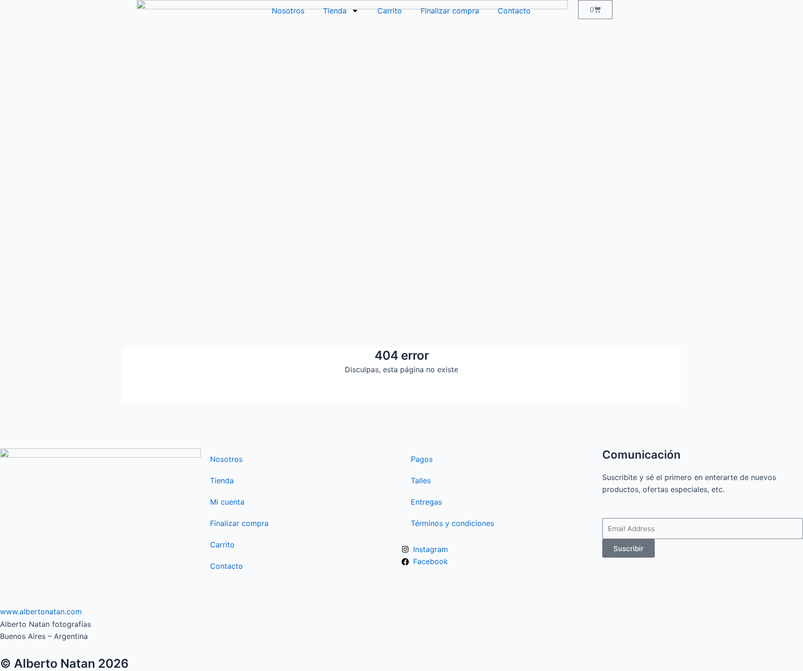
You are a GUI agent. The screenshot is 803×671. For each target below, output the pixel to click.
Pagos (422, 459)
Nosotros (288, 10)
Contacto (514, 10)
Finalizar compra (450, 10)
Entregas (426, 502)
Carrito (389, 10)
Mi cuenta (227, 502)
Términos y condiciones (452, 523)
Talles (421, 480)
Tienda (335, 10)
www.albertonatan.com (43, 611)
